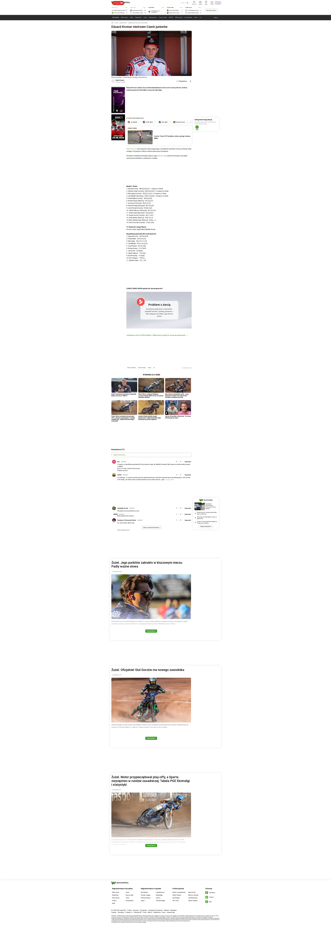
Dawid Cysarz (120, 80)
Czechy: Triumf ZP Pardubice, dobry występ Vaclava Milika (172, 137)
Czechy (149, 367)
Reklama (166, 910)
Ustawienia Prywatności (155, 910)
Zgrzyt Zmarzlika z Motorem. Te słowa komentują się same (178, 417)
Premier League (145, 895)
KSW (113, 903)
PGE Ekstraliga (160, 900)
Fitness (114, 900)
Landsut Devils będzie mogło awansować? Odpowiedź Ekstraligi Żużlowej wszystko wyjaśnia (149, 417)
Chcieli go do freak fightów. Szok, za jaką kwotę (207, 517)
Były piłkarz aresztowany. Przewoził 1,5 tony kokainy (210, 506)
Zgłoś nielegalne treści (123, 530)
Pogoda (113, 912)
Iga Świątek (176, 898)
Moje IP (150, 912)
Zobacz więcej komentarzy (151, 527)
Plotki (144, 912)
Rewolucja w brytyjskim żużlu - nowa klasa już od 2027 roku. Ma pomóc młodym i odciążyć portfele (177, 395)
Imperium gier (171, 912)
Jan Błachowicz (193, 898)
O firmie (129, 910)
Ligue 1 (143, 900)
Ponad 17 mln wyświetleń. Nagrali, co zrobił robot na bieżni (207, 522)
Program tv (128, 912)
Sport (164, 912)
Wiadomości (157, 912)
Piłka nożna (124, 17)
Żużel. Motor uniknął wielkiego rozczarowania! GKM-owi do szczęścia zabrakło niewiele (150, 395)
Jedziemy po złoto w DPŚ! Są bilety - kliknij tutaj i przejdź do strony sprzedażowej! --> (156, 335)
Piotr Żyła (175, 900)
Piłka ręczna (178, 17)
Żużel (145, 17)
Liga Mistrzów (160, 892)
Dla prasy (136, 910)
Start (112, 22)
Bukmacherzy (153, 17)
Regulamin (173, 910)
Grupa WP (123, 910)
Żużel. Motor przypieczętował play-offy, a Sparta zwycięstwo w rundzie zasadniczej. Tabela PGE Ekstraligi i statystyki (123, 418)
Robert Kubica (176, 895)
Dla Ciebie (115, 17)
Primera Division (145, 898)
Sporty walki (163, 17)
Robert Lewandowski (178, 892)
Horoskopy (121, 912)
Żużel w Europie (141, 367)
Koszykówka (188, 17)
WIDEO (171, 17)
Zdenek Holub (162, 156)
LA (200, 17)
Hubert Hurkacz (193, 900)
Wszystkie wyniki (211, 10)
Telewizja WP (137, 912)
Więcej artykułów (205, 526)
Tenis (131, 17)
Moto (196, 17)
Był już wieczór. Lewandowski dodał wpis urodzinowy (206, 513)
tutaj (145, 922)
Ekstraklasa (144, 892)
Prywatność (143, 910)
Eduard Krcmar (123, 22)
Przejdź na (117, 3)
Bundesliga (159, 895)
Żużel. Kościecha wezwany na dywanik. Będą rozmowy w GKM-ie (123, 394)
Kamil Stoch (192, 892)
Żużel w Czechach (131, 367)
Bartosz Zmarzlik (193, 895)
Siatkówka (138, 17)
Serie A (158, 898)
